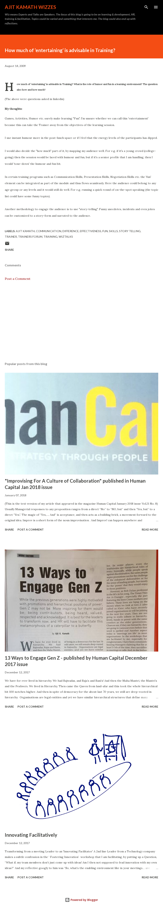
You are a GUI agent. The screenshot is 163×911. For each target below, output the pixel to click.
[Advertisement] (81, 321)
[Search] (146, 7)
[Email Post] (7, 244)
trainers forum (30, 236)
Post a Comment (17, 279)
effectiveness (90, 231)
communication (48, 231)
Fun (105, 231)
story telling (130, 231)
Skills (113, 231)
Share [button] (9, 249)
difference (70, 231)
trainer (11, 236)
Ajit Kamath (25, 231)
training (50, 236)
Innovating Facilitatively (31, 835)
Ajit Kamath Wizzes (30, 7)
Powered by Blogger (84, 900)
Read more (150, 529)
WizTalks (66, 236)
